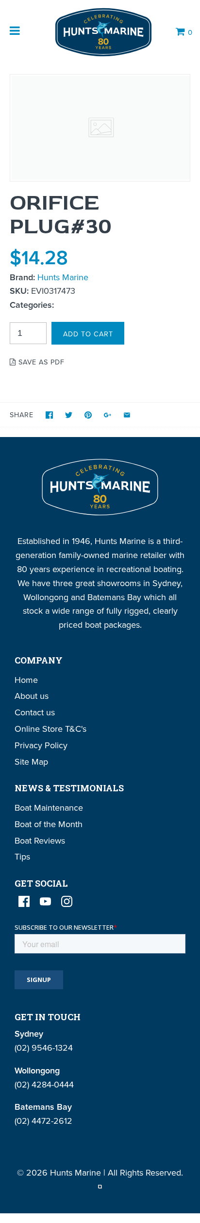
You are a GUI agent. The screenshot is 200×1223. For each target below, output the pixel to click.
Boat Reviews (40, 840)
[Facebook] (24, 901)
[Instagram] (66, 901)
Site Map (31, 761)
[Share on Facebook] (49, 415)
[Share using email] (127, 415)
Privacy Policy (41, 745)
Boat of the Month (49, 824)
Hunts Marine (62, 277)
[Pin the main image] (88, 415)
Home (26, 680)
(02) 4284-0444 (44, 1084)
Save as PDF (40, 362)
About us (32, 696)
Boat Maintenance (49, 807)
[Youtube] (45, 901)
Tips (22, 856)
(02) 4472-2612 (43, 1121)
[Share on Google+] (107, 415)
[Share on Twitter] (68, 415)
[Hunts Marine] (102, 32)
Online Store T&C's (50, 729)
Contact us (35, 712)
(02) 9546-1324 (44, 1048)
